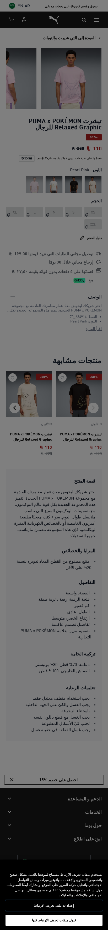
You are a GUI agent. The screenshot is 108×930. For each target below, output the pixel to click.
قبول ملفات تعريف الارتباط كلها (54, 920)
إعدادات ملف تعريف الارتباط (54, 905)
